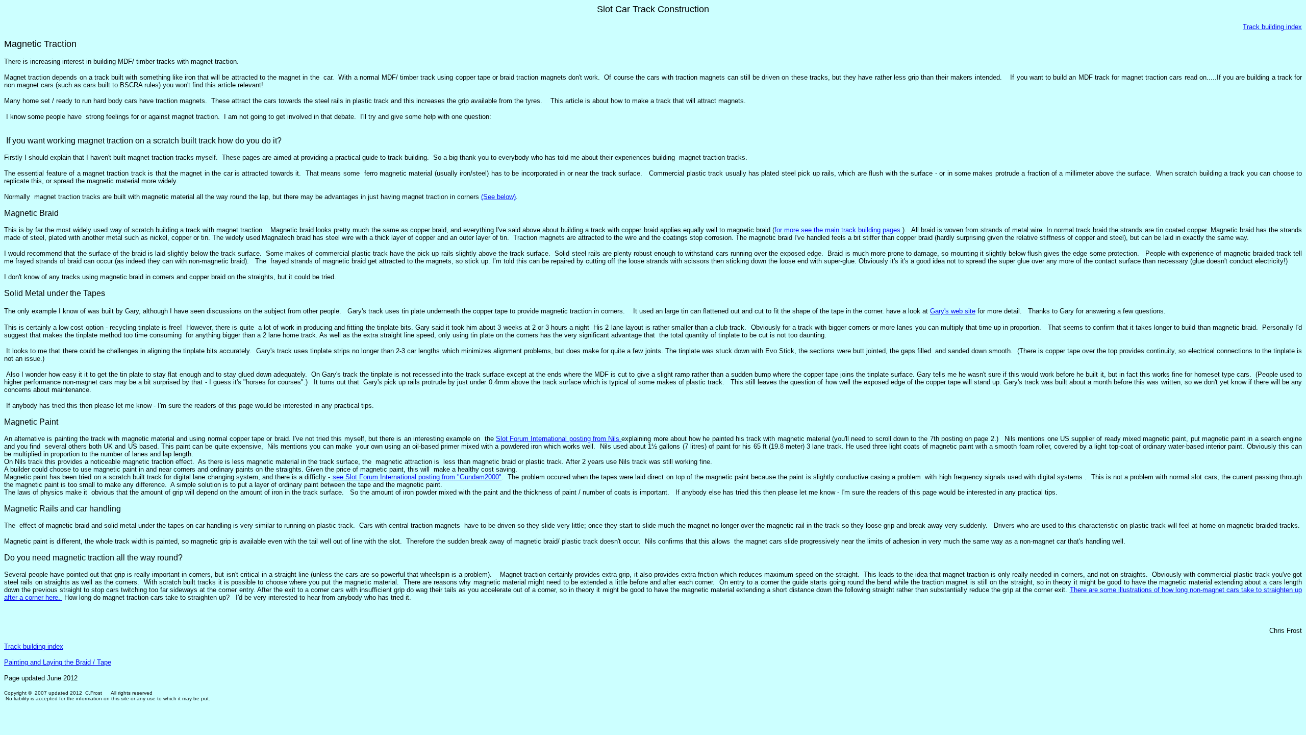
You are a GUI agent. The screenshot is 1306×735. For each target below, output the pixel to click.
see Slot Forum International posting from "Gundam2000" (417, 477)
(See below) (498, 197)
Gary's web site (952, 311)
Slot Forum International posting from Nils (558, 439)
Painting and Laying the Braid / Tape (57, 662)
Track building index (1272, 27)
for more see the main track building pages (838, 230)
